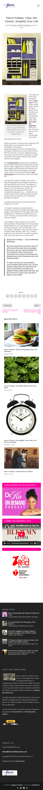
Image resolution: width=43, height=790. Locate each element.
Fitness (10, 635)
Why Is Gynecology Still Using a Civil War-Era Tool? (23, 614)
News (33, 644)
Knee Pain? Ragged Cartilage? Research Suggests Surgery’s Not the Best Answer (22, 632)
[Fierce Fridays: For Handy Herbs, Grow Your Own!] (21, 370)
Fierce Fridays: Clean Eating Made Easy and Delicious (20, 350)
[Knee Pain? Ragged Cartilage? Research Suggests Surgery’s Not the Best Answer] (4, 632)
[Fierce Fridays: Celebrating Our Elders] (21, 457)
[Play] (5, 543)
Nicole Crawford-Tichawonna (21, 25)
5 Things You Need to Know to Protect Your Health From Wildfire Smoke (23, 641)
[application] (21, 534)
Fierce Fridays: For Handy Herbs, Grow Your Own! (20, 387)
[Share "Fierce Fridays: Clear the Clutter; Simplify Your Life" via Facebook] (8, 296)
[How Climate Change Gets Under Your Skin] (4, 652)
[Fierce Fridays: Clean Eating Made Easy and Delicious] (21, 335)
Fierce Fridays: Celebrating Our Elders (18, 471)
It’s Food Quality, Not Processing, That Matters (21, 623)
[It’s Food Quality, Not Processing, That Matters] (4, 623)
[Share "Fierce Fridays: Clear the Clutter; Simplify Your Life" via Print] (36, 296)
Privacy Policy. (20, 761)
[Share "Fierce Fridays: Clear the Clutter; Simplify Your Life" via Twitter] (12, 296)
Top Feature (34, 617)
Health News (22, 626)
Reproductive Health (25, 617)
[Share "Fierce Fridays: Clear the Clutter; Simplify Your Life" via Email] (32, 296)
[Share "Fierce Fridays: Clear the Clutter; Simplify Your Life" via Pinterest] (24, 296)
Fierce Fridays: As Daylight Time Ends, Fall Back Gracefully (20, 441)
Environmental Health (14, 644)
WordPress (36, 785)
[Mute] (35, 543)
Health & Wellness (13, 617)
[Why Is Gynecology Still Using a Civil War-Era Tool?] (4, 614)
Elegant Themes (17, 785)
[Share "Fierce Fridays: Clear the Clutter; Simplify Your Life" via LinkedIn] (28, 296)
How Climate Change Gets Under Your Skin (23, 651)
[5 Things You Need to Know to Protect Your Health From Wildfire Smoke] (4, 641)
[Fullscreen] (38, 543)
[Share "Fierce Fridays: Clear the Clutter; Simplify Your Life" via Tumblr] (20, 296)
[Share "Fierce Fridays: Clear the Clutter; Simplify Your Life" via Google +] (16, 296)
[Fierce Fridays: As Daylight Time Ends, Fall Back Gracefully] (21, 415)
